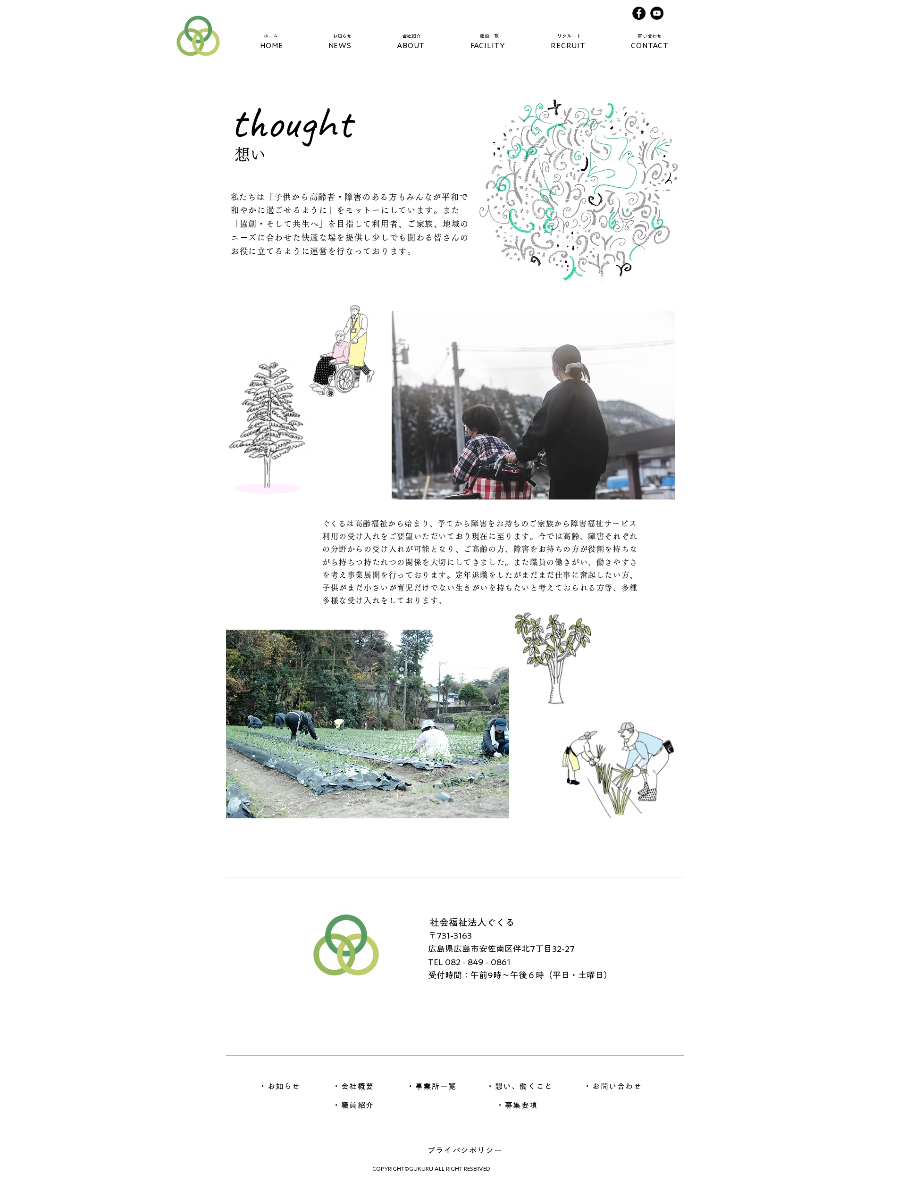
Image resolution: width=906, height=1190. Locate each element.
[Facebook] (639, 13)
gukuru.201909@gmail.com (568, 887)
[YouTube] (656, 13)
